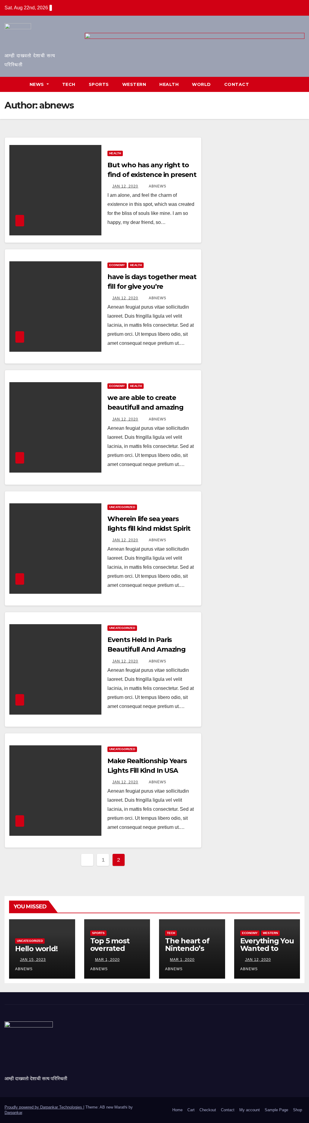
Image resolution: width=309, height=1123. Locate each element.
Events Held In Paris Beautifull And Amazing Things (146, 649)
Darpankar (13, 1112)
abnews (157, 186)
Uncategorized (122, 507)
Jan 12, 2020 (125, 186)
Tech (68, 84)
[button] (300, 84)
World (201, 84)
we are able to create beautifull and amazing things (145, 407)
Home (177, 1110)
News (38, 84)
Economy (117, 265)
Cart (191, 1110)
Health (169, 84)
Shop (297, 1110)
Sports (99, 84)
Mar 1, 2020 (107, 960)
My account (249, 1110)
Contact (236, 84)
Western (134, 84)
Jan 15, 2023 (33, 960)
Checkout (207, 1110)
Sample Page (276, 1110)
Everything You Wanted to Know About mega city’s (267, 952)
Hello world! (36, 948)
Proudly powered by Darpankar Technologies (44, 1107)
